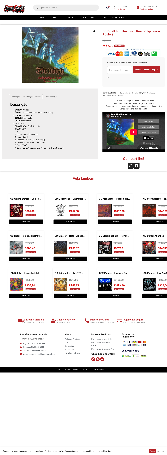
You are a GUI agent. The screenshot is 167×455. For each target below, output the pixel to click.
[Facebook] (93, 359)
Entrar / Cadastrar (120, 6)
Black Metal (133, 93)
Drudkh (120, 95)
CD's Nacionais (149, 93)
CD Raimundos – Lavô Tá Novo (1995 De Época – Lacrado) (86, 273)
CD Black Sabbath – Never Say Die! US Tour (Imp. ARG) (128, 235)
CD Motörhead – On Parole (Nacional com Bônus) (81, 198)
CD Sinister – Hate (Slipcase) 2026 (73, 235)
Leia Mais (160, 451)
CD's (140, 93)
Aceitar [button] (152, 451)
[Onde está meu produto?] (138, 7)
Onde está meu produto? (149, 6)
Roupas (69, 18)
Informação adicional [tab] (32, 97)
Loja (42, 18)
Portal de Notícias (114, 18)
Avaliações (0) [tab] (51, 97)
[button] (94, 31)
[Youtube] (102, 359)
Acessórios (89, 18)
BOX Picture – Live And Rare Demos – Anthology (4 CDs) (129, 273)
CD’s (54, 18)
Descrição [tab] (15, 97)
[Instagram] (98, 359)
